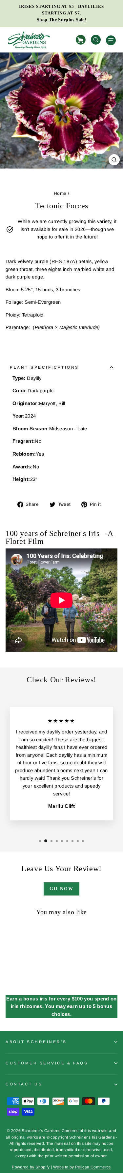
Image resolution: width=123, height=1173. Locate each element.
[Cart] (81, 39)
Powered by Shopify (31, 1167)
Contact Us (24, 1084)
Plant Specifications (44, 367)
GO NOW (61, 888)
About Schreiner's (36, 1041)
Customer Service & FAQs (47, 1063)
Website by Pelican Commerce (82, 1167)
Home (60, 193)
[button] (40, 841)
